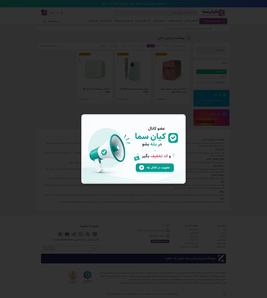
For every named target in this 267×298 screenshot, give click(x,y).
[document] (133, 149)
